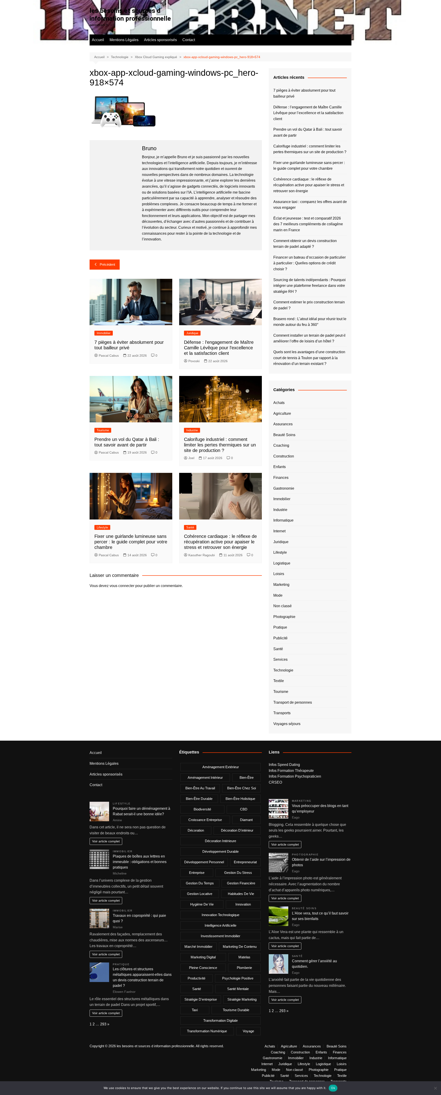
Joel (191, 458)
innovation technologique (220, 915)
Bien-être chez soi (241, 788)
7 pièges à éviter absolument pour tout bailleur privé (304, 93)
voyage (248, 1031)
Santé (190, 527)
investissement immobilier (220, 936)
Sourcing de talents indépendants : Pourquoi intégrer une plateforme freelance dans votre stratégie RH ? (309, 286)
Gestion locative (199, 894)
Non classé (282, 606)
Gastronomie (283, 488)
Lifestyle (102, 527)
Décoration (196, 830)
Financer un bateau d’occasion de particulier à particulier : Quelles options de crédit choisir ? (309, 263)
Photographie (284, 617)
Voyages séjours (286, 724)
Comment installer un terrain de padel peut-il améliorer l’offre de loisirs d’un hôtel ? (309, 338)
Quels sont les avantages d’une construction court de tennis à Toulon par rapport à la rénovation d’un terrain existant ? (309, 358)
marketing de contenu (240, 946)
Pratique (280, 627)
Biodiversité (202, 809)
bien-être (247, 777)
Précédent (107, 264)
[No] (435, 1088)
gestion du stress (238, 873)
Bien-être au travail (200, 788)
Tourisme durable (236, 1010)
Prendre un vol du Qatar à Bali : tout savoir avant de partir (307, 132)
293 (103, 1024)
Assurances (283, 424)
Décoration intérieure (220, 841)
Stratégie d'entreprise (200, 999)
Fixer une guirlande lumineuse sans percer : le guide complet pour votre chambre (130, 542)
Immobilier (103, 333)
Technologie (283, 670)
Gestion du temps (200, 883)
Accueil (98, 40)
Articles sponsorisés (160, 40)
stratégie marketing (242, 999)
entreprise (196, 873)
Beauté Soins (284, 435)
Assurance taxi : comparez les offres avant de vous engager (310, 205)
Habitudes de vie (241, 894)
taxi (195, 1010)
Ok (333, 1088)
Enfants (279, 467)
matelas (244, 957)
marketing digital (203, 957)
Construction (283, 456)
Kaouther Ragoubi (201, 555)
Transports (282, 713)
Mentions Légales (124, 40)
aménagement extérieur (220, 767)
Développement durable (220, 851)
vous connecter (122, 586)
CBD (243, 809)
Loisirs (278, 574)
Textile (278, 681)
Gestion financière (241, 883)
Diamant (246, 820)
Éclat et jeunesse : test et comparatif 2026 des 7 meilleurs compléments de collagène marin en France (308, 224)
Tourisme (103, 430)
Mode (278, 595)
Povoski (194, 361)
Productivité (196, 978)
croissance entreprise (205, 820)
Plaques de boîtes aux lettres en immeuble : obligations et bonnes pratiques (140, 861)
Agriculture (282, 413)
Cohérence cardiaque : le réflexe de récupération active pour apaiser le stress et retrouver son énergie (220, 542)
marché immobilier (198, 946)
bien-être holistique (240, 799)
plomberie (244, 968)
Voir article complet (106, 841)
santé (196, 989)
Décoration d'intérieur (237, 830)
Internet (279, 531)
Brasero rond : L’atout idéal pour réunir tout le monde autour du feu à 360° (309, 322)
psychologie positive (237, 978)
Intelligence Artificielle (220, 925)
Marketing (281, 585)
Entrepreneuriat (245, 862)
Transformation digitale (220, 1020)
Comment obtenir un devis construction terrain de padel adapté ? (305, 244)
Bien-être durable (199, 799)
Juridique (192, 333)
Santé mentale (238, 989)
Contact (188, 40)
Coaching (281, 445)
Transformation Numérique (207, 1031)
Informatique (283, 520)
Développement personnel (204, 862)
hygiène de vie (202, 904)
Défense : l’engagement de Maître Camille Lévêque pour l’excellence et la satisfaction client (219, 348)
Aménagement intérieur (205, 777)
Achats (279, 403)
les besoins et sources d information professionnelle (130, 14)
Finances (280, 478)
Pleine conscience (203, 968)
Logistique (281, 563)
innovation (243, 904)
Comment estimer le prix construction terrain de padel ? (309, 305)
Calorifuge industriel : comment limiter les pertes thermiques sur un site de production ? (220, 445)
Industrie (192, 430)
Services (280, 659)
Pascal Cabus (109, 355)
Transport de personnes (292, 702)
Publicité (280, 638)
